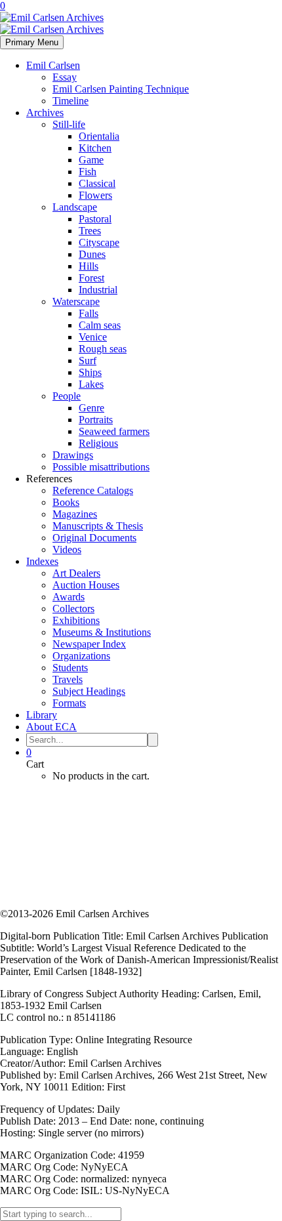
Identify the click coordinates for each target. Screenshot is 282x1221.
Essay (64, 77)
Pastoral (95, 218)
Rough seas (103, 348)
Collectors (73, 608)
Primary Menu (31, 42)
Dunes (92, 254)
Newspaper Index (89, 644)
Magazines (74, 514)
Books (65, 502)
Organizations (81, 655)
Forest (91, 277)
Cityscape (99, 242)
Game (91, 159)
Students (70, 667)
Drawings (72, 455)
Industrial (98, 289)
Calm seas (100, 325)
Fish (87, 171)
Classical (97, 183)
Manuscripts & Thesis (97, 525)
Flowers (95, 195)
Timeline (70, 100)
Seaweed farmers (114, 431)
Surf (87, 360)
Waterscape (76, 301)
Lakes (91, 384)
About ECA (51, 726)
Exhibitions (76, 620)
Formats (69, 703)
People (66, 396)
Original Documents (94, 537)
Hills (88, 266)
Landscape (74, 207)
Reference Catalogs (92, 490)
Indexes (42, 561)
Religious (98, 443)
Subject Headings (88, 691)
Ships (90, 372)
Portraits (96, 419)
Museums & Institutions (101, 632)
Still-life (68, 124)
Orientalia (99, 136)
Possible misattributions (101, 466)
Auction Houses (85, 584)
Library (41, 714)
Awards (68, 596)
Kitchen (95, 148)
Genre (91, 407)
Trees (90, 230)
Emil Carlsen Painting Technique (120, 88)
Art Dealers (76, 573)
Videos (66, 549)
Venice (93, 336)
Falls (88, 313)
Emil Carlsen (53, 65)
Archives (45, 112)
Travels (67, 679)
